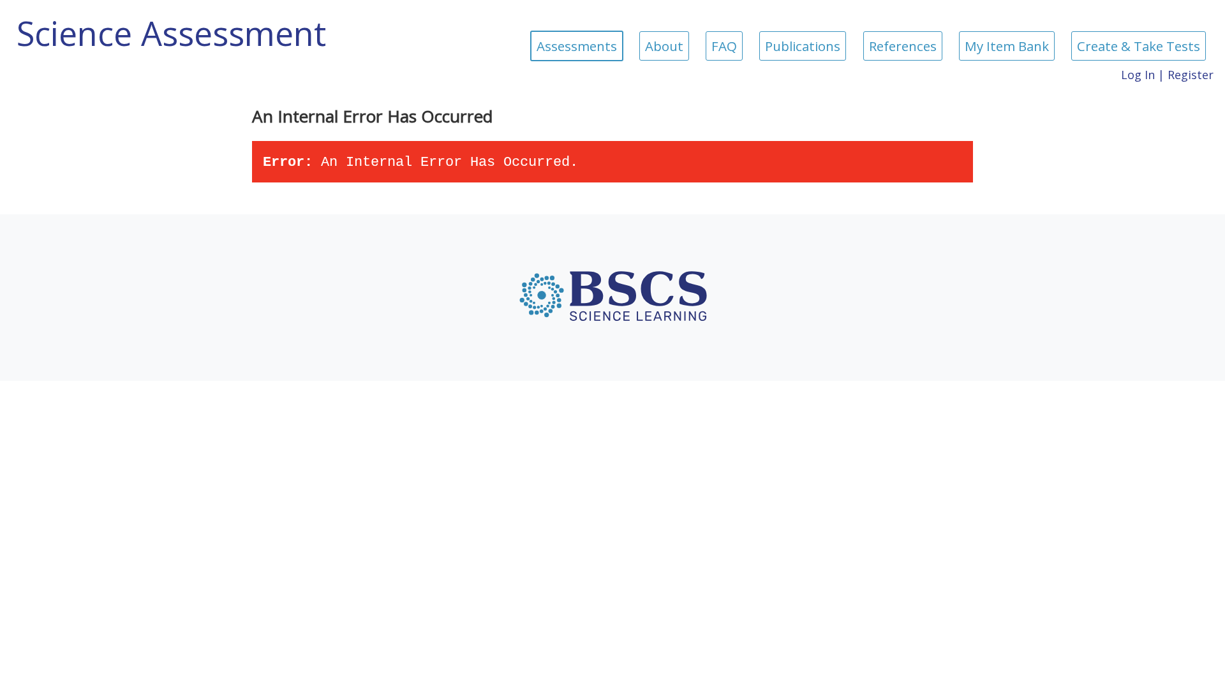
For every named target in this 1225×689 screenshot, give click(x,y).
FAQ (724, 46)
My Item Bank (1007, 46)
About (664, 46)
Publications (802, 46)
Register (1191, 74)
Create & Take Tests (1138, 46)
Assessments (577, 46)
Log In (1138, 74)
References (903, 46)
